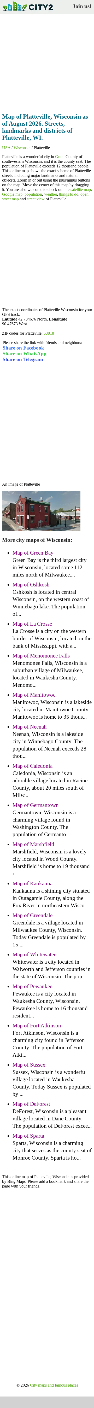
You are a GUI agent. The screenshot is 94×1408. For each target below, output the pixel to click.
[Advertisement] (47, 62)
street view (36, 199)
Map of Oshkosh (31, 584)
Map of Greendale (32, 915)
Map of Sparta (28, 1136)
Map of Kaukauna (32, 883)
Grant (59, 156)
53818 (49, 333)
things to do (68, 194)
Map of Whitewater (34, 954)
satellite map (80, 189)
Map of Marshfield (33, 844)
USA (6, 148)
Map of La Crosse (32, 624)
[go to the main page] (28, 12)
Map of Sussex (29, 1065)
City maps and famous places (54, 1385)
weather (50, 194)
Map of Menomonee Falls (41, 656)
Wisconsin (22, 148)
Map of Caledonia (32, 766)
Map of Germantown (36, 805)
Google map (12, 194)
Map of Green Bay (33, 553)
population (33, 194)
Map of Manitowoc (34, 695)
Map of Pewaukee (32, 986)
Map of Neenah (30, 727)
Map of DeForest (31, 1104)
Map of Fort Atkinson (37, 1025)
